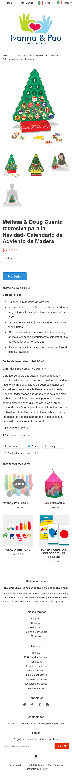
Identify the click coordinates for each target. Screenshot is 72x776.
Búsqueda (36, 618)
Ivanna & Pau (45, 765)
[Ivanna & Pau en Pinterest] (40, 705)
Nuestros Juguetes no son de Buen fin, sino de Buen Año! (36, 587)
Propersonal (36, 661)
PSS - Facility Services (36, 657)
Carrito (29, 2)
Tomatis (36, 652)
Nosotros (36, 623)
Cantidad (8, 258)
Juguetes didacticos (36, 666)
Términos (36, 636)
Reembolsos (36, 627)
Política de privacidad (36, 631)
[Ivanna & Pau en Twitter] (24, 705)
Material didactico (36, 670)
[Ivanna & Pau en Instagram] (47, 705)
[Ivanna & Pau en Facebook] (32, 705)
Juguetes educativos (36, 674)
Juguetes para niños (36, 679)
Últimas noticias (36, 581)
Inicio (5, 55)
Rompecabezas (36, 688)
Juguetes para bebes (36, 683)
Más (9, 2)
